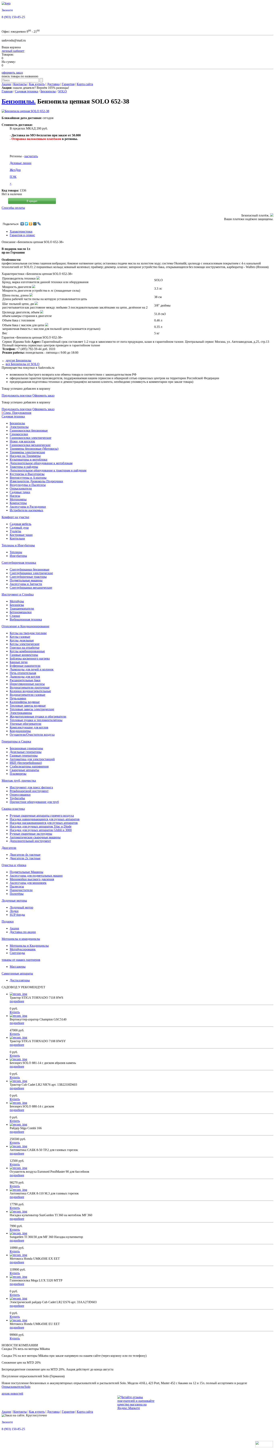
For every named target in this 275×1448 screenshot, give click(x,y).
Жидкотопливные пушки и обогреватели (38, 716)
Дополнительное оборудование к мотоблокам (41, 463)
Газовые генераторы (24, 755)
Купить (15, 1012)
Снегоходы (17, 953)
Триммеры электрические (27, 452)
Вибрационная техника (26, 619)
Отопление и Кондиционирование (25, 626)
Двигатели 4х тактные (25, 854)
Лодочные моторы (14, 900)
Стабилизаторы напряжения (29, 766)
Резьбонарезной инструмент (29, 791)
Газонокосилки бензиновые (29, 430)
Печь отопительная (23, 673)
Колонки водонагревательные (30, 691)
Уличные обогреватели (25, 723)
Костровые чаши (21, 535)
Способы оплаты (13, 207)
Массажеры (18, 966)
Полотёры (17, 893)
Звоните (7, 10)
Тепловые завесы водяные (28, 705)
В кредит (32, 201)
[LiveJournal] (39, 223)
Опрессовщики (20, 794)
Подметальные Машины (26, 872)
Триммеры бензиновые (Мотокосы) (34, 448)
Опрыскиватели (21, 488)
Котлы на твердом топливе (28, 633)
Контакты (20, 84)
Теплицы (16, 552)
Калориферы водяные (25, 702)
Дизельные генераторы (25, 752)
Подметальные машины (26, 580)
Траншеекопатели (22, 608)
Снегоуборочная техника (19, 562)
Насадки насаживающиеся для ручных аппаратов (44, 822)
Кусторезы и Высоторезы (27, 474)
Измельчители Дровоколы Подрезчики (36, 481)
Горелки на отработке (24, 647)
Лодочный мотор (21, 907)
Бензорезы (17, 605)
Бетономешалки (21, 612)
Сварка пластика (13, 808)
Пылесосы (17, 886)
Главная (7, 91)
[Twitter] (26, 223)
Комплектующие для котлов (29, 727)
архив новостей (12, 1393)
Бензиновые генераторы (26, 748)
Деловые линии (20, 163)
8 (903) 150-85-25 (13, 17)
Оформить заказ (43, 395)
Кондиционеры (20, 731)
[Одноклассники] (31, 223)
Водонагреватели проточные (30, 687)
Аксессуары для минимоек (28, 883)
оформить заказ (12, 72)
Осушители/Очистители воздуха (32, 734)
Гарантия (68, 84)
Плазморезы (18, 773)
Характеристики (21, 231)
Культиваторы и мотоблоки (28, 459)
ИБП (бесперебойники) (26, 762)
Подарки (8, 921)
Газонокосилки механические (30, 445)
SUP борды (17, 914)
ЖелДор (15, 170)
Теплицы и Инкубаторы (18, 545)
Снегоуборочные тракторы (28, 576)
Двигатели (9, 847)
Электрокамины (21, 713)
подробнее (17, 1001)
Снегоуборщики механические (31, 587)
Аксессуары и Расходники (28, 506)
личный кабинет (13, 51)
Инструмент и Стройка (18, 594)
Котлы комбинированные (27, 651)
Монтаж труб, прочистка (19, 780)
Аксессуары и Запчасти (26, 584)
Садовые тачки (20, 492)
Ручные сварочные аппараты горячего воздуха (42, 815)
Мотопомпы (18, 499)
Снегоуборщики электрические (31, 573)
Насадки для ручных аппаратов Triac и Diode (40, 826)
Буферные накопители (25, 665)
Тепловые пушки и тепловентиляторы (36, 720)
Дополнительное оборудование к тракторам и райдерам (48, 470)
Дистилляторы (20, 980)
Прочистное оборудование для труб (34, 802)
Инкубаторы (18, 555)
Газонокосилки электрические (30, 437)
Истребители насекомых (26, 510)
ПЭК (13, 176)
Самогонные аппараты (17, 973)
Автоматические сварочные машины (35, 837)
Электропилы (19, 427)
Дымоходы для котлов (25, 676)
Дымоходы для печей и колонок (32, 669)
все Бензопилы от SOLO (22, 364)
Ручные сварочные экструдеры (31, 833)
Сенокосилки (19, 434)
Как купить (37, 84)
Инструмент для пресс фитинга (31, 787)
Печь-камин (18, 698)
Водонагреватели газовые (27, 694)
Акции (6, 84)
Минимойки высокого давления (32, 879)
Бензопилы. (19, 101)
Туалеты (15, 531)
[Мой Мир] (35, 223)
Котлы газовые (20, 636)
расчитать (31, 156)
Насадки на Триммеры (25, 456)
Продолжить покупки (17, 395)
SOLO (62, 91)
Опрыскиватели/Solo (16, 1386)
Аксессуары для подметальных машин (36, 875)
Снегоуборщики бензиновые (29, 569)
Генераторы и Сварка (16, 741)
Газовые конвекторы (24, 655)
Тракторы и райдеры (24, 466)
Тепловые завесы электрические (32, 709)
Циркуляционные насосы (27, 684)
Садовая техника (26, 91)
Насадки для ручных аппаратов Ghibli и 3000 (41, 830)
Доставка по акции (23, 932)
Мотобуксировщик (23, 949)
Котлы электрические (24, 644)
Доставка (53, 84)
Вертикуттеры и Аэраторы (28, 477)
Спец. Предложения (16, 412)
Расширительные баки (25, 680)
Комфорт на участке (15, 517)
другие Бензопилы (18, 360)
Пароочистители (21, 890)
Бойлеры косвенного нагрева (30, 658)
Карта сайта (85, 84)
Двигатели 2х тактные (25, 858)
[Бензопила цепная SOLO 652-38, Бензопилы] (25, 111)
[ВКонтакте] (22, 223)
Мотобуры (17, 601)
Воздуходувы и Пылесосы (28, 485)
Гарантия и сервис (22, 235)
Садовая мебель (20, 524)
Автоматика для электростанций (32, 759)
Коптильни (17, 538)
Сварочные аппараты (24, 770)
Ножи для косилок (22, 441)
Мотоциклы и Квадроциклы (29, 945)
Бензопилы (48, 91)
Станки (15, 615)
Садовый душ (19, 527)
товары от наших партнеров (21, 959)
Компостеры (18, 503)
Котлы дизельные (22, 640)
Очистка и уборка (14, 865)
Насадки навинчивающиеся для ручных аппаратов (45, 819)
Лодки (14, 911)
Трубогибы (17, 798)
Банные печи (19, 662)
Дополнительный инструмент (30, 841)
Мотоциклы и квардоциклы (21, 938)
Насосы (15, 495)
